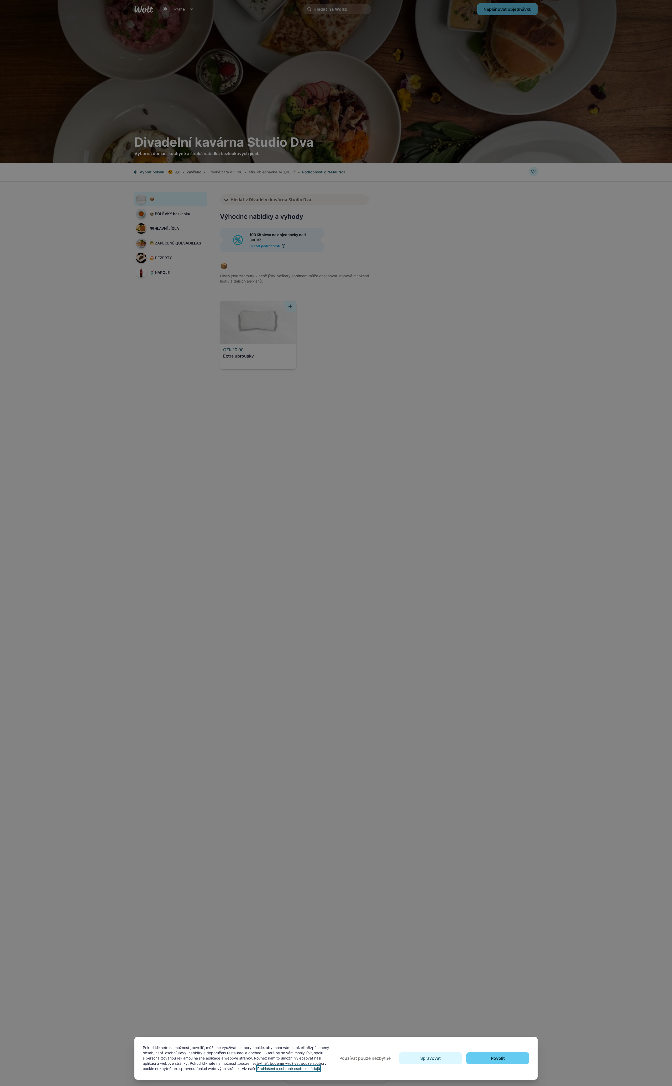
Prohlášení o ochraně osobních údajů (288, 1068)
